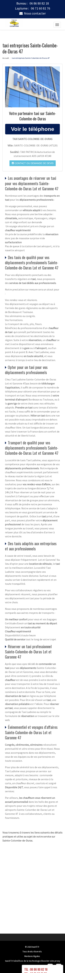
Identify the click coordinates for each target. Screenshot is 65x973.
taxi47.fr (35, 946)
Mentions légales (32, 956)
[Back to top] (56, 964)
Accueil (5, 58)
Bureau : (32, 3)
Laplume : (32, 8)
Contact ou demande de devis (34, 163)
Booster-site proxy (50, 960)
